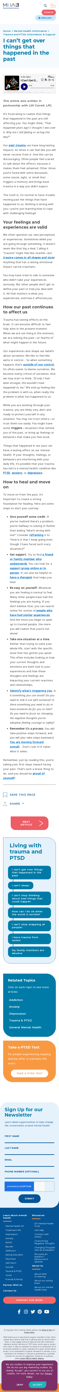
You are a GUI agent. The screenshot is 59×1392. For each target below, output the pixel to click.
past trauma (17, 145)
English (46, 18)
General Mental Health (25, 1027)
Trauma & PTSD (20, 1020)
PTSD (6, 473)
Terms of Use (46, 1330)
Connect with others (41, 1235)
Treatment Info (13, 1230)
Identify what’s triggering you (31, 691)
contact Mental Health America (32, 1358)
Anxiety (14, 1006)
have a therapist (21, 577)
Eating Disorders (14, 1254)
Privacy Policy (29, 1332)
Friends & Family (14, 1279)
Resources (38, 1215)
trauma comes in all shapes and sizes (28, 257)
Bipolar (9, 1246)
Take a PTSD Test (29, 1073)
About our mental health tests (43, 1288)
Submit (29, 1198)
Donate (48, 12)
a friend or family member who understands (31, 559)
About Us (37, 1265)
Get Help (39, 1230)
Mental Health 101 (15, 1226)
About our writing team (43, 1281)
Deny (20, 1384)
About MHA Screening (40, 1275)
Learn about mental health (15, 1216)
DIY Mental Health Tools (43, 1224)
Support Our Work (29, 1300)
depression (35, 473)
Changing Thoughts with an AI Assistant (44, 1248)
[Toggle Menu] (53, 6)
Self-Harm (11, 1263)
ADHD (9, 1242)
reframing (36, 535)
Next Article (26, 823)
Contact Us (10, 1290)
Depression (17, 1013)
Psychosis (11, 1259)
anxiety (17, 473)
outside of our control (38, 364)
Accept (37, 1384)
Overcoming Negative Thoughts (44, 1242)
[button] (45, 6)
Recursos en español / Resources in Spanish (41, 1258)
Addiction (16, 1000)
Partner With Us (12, 1285)
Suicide (9, 1267)
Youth (9, 1275)
